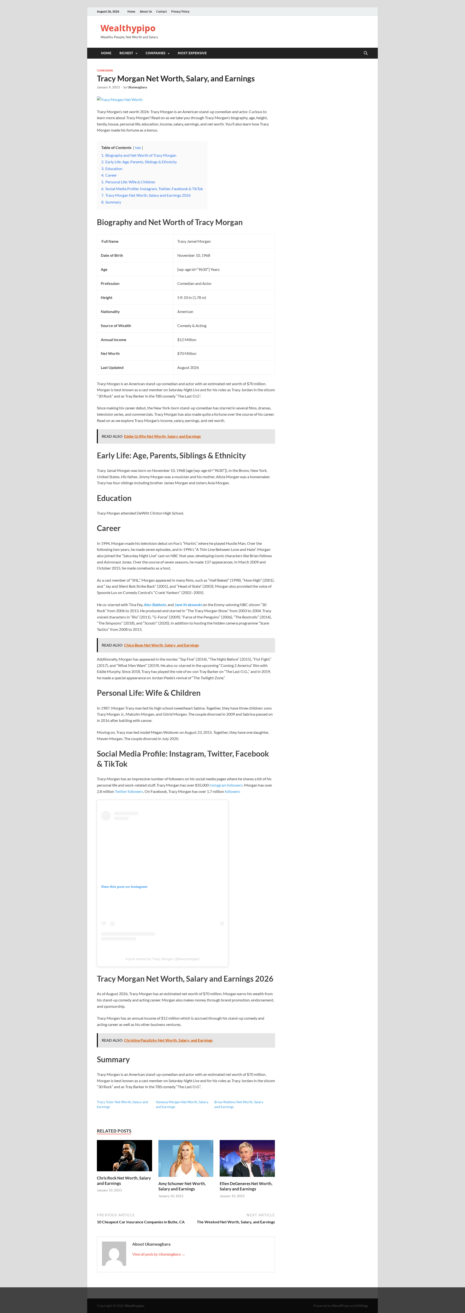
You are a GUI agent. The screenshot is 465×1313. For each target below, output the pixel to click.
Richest (126, 53)
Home (131, 11)
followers (232, 791)
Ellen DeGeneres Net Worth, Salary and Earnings (246, 1186)
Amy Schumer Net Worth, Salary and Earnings (182, 1186)
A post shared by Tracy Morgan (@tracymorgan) (162, 959)
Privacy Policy (180, 11)
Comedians (105, 70)
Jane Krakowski (188, 604)
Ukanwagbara (137, 87)
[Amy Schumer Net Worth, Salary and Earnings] (186, 1160)
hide (138, 148)
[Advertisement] (232, 1299)
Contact (161, 11)
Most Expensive (192, 53)
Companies (155, 53)
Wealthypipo (128, 28)
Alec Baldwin (155, 604)
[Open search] (365, 53)
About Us (146, 11)
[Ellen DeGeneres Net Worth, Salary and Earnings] (247, 1160)
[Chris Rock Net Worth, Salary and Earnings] (124, 1157)
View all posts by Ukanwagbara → (158, 1254)
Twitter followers (129, 791)
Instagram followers (226, 785)
